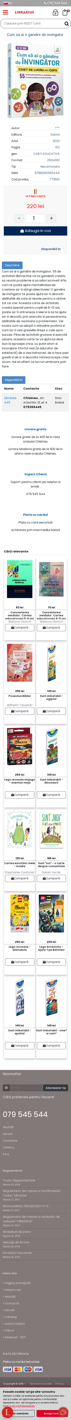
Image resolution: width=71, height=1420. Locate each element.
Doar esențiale (18, 1413)
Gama (55, 134)
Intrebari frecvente (17, 1253)
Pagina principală (17, 1283)
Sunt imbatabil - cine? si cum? (51, 1032)
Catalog (10, 1317)
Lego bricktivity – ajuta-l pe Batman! (51, 948)
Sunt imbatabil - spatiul (19, 1032)
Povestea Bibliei (20, 696)
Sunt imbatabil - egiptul (51, 697)
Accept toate (52, 1413)
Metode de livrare (16, 1242)
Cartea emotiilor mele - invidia (19, 864)
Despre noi (12, 1290)
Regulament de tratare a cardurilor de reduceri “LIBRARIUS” (31, 1219)
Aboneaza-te (56, 1088)
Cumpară (21, 627)
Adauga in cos (37, 230)
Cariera (8, 1147)
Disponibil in (51, 249)
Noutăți (8, 1127)
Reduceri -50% (15, 1337)
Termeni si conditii (41, 1384)
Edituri (9, 1330)
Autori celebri (14, 1324)
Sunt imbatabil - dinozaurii (51, 781)
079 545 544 (25, 1114)
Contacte (10, 1140)
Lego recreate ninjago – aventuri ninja (19, 781)
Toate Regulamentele (19, 1180)
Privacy (59, 1384)
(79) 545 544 (57, 3)
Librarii (7, 1134)
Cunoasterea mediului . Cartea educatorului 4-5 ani (51, 614)
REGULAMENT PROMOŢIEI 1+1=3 (25, 1206)
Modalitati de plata (17, 1232)
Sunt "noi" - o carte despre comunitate (51, 864)
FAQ (6, 1154)
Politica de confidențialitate (19, 1406)
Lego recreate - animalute (19, 948)
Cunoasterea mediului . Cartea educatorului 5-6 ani (19, 614)
